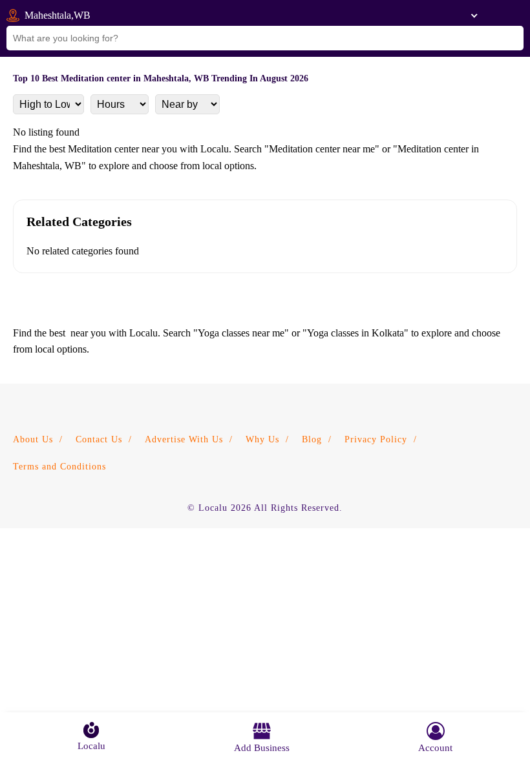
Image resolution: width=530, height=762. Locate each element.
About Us (33, 439)
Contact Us (99, 439)
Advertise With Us (184, 439)
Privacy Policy (375, 439)
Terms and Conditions (59, 466)
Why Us (262, 439)
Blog (312, 439)
